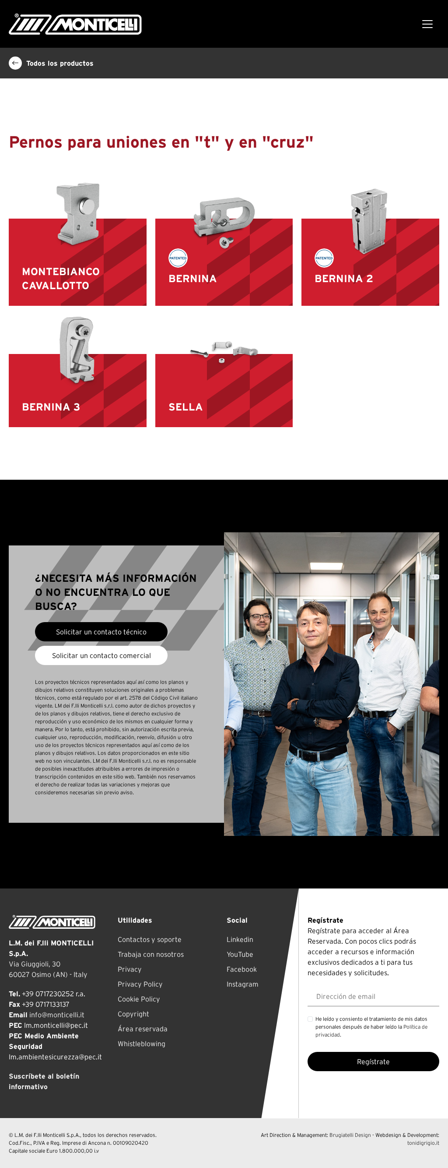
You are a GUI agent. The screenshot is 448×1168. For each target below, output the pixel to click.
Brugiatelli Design (350, 1135)
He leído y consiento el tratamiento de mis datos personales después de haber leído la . (371, 1026)
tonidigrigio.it (423, 1143)
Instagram (243, 984)
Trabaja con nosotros (151, 954)
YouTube (240, 954)
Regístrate (373, 1061)
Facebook (242, 969)
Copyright (133, 1014)
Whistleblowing (141, 1044)
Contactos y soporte (150, 939)
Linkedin (240, 939)
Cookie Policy (139, 999)
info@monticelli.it (56, 1015)
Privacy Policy (140, 984)
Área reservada (143, 1029)
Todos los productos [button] (60, 63)
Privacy (130, 969)
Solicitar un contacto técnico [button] (101, 632)
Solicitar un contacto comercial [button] (101, 655)
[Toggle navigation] (427, 24)
